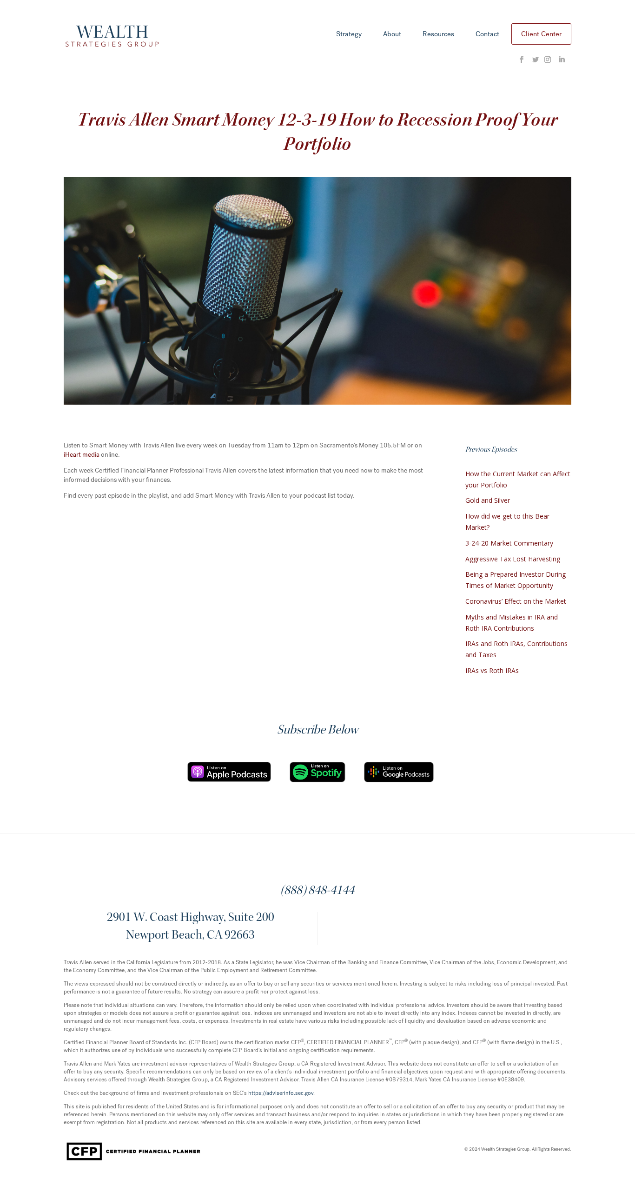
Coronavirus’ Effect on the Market (515, 601)
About (392, 35)
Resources (438, 35)
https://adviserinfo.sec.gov (280, 1093)
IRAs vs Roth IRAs (492, 670)
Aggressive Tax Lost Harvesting (512, 558)
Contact (487, 35)
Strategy (349, 35)
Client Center (541, 34)
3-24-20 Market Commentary (509, 543)
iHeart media (81, 454)
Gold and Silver (487, 500)
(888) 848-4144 (317, 891)
